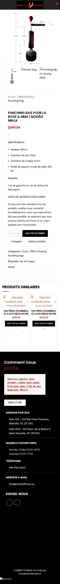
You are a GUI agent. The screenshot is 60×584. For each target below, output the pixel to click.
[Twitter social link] (21, 267)
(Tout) (24, 251)
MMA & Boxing (26, 96)
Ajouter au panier (35, 233)
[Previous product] (44, 106)
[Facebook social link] (18, 267)
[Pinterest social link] (25, 267)
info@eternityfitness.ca (21, 484)
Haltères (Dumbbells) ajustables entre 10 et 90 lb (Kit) (16, 313)
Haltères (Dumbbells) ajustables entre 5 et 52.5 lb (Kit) (43, 313)
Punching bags (16, 100)
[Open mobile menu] (4, 5)
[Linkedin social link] (29, 267)
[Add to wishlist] (25, 300)
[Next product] (50, 106)
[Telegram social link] (32, 267)
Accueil (12, 96)
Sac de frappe (27, 261)
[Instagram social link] (17, 502)
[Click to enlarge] (8, 62)
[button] (16, 323)
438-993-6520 (17, 467)
